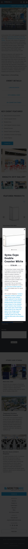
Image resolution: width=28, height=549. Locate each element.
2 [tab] (12, 249)
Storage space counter (10, 313)
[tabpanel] (14, 239)
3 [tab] (14, 249)
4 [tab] (15, 249)
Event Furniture (17, 302)
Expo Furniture (17, 306)
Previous (4, 239)
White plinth (13, 316)
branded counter (11, 297)
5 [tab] (16, 249)
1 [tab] (11, 249)
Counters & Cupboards (16, 295)
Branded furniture (9, 302)
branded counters (17, 300)
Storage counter (16, 311)
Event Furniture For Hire (10, 304)
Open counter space (10, 307)
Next (24, 239)
